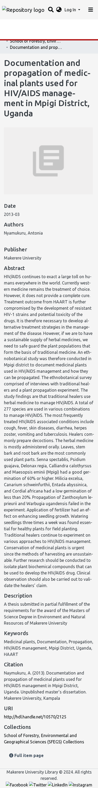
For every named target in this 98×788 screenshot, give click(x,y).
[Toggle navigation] (90, 9)
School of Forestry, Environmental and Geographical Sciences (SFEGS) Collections (36, 41)
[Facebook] (17, 784)
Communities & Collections (29, 35)
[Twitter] (38, 784)
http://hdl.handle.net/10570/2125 (35, 716)
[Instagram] (80, 784)
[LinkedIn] (58, 784)
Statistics (13, 25)
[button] (59, 10)
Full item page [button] (28, 755)
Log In (71, 9)
